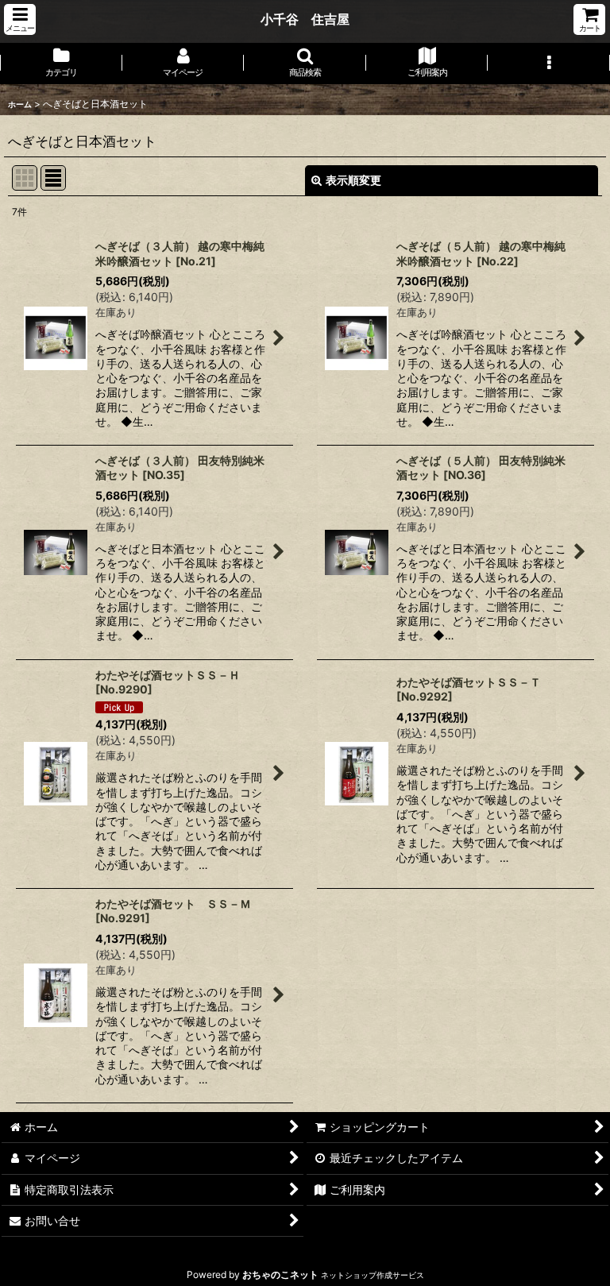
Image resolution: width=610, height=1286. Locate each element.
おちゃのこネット (280, 1274)
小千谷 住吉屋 (305, 19)
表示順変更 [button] (353, 180)
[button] (20, 19)
